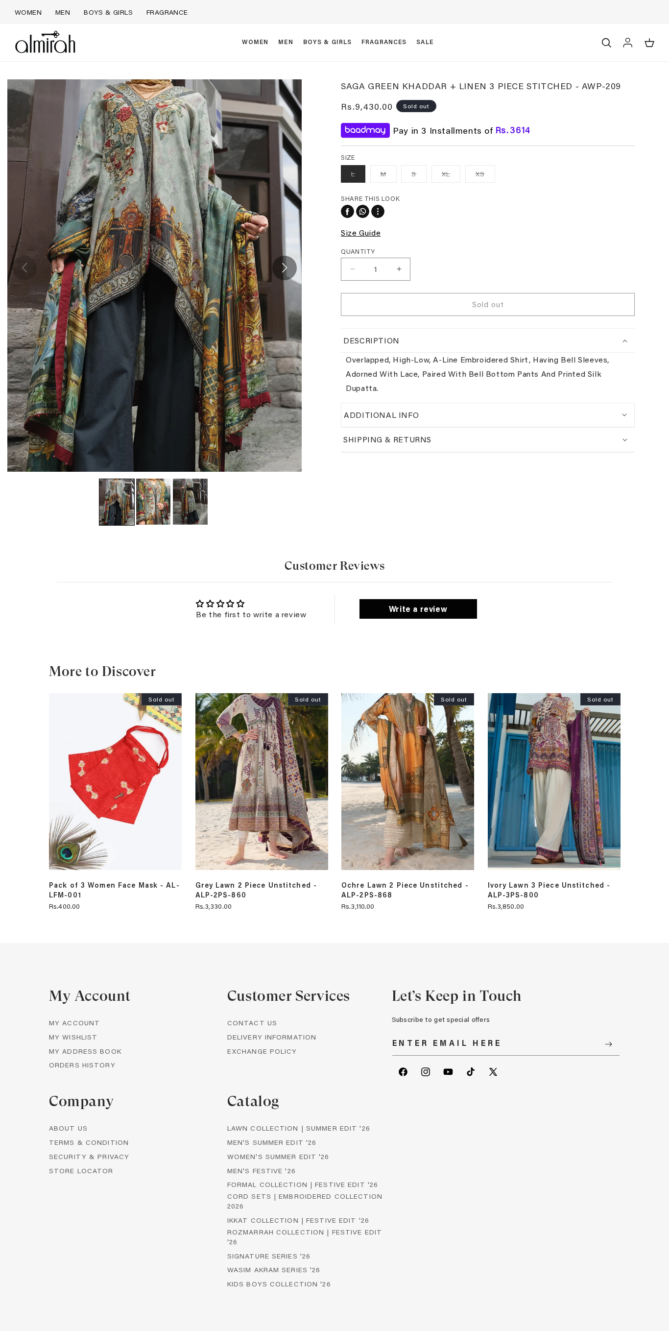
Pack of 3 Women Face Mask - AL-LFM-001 (114, 890)
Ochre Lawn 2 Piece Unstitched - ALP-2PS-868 (405, 890)
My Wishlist (73, 1036)
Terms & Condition (89, 1142)
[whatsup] (362, 211)
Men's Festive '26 (261, 1170)
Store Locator (81, 1170)
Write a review (418, 609)
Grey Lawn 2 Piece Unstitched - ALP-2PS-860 (256, 890)
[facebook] (347, 211)
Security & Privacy (89, 1156)
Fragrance (167, 12)
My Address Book (85, 1051)
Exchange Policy (262, 1051)
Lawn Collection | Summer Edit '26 (298, 1128)
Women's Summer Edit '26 (278, 1156)
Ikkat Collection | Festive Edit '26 (298, 1220)
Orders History (82, 1065)
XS (485, 176)
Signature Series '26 (269, 1255)
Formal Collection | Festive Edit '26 (302, 1184)
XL (451, 176)
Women (28, 12)
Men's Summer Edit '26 (272, 1142)
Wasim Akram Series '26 (274, 1269)
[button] (255, 42)
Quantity (358, 250)
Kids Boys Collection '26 (279, 1283)
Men (62, 12)
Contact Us (252, 1022)
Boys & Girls (108, 12)
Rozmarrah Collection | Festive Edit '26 (304, 1236)
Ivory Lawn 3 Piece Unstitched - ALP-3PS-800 (549, 890)
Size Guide (361, 232)
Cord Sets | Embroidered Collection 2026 (304, 1200)
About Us (68, 1128)
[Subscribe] (609, 1044)
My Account (74, 1022)
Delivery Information (271, 1036)
